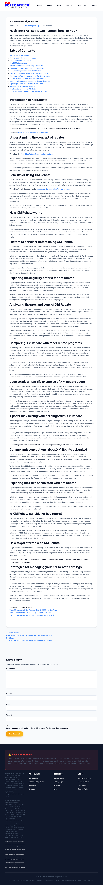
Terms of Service (84, 778)
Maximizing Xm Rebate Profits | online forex (53, 189)
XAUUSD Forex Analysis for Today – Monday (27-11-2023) (31, 615)
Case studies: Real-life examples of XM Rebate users (29, 76)
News (94, 5)
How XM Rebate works (18, 63)
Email (9, 704)
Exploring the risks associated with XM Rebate (26, 84)
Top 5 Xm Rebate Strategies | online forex (37, 154)
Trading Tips (58, 782)
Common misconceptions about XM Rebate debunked (29, 81)
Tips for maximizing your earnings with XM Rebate (28, 78)
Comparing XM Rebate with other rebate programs (28, 73)
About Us (32, 785)
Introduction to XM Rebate (19, 55)
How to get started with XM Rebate (22, 89)
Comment (10, 669)
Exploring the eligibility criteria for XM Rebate (26, 68)
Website (9, 715)
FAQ (55, 789)
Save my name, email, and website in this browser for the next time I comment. (37, 728)
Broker (49, 5)
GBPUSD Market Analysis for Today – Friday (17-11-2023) (31, 613)
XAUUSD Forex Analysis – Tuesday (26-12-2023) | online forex (33, 610)
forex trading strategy (31, 26)
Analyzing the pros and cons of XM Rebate (25, 71)
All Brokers (33, 778)
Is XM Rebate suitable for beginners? (23, 86)
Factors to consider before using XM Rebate (26, 66)
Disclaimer (82, 785)
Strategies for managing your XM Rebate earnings (28, 91)
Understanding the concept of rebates (23, 58)
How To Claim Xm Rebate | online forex (33, 133)
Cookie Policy (83, 789)
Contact (69, 5)
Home (39, 5)
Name (9, 694)
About (59, 5)
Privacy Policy (82, 5)
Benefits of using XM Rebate (20, 60)
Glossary (57, 785)
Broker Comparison (36, 782)
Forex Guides (59, 778)
